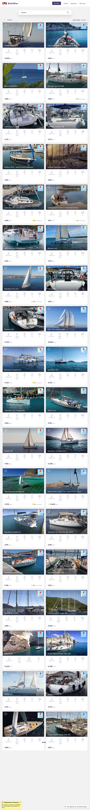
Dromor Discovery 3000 (57, 167)
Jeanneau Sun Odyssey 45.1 (14, 208)
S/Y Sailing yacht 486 (56, 86)
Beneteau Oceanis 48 (56, 127)
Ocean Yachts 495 (11, 46)
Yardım (66, 3)
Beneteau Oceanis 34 (56, 573)
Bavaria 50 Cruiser (11, 613)
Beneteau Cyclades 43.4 (13, 573)
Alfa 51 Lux (52, 410)
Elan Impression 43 (11, 127)
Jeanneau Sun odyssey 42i (14, 491)
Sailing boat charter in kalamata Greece (63, 208)
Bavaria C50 (9, 329)
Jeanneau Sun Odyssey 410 (14, 248)
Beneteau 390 (53, 370)
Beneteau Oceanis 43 (12, 532)
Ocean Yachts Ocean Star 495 (59, 654)
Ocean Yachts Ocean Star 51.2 (59, 735)
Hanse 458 (52, 289)
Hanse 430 (8, 694)
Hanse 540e (8, 735)
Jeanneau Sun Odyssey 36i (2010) (60, 532)
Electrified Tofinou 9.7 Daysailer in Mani (63, 46)
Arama (23, 12)
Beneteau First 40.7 (11, 289)
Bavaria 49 (8, 451)
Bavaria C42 (52, 248)
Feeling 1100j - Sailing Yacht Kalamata (18, 167)
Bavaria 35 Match (11, 86)
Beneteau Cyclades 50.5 (57, 451)
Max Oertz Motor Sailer (57, 329)
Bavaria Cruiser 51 (54, 694)
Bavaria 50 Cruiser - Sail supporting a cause (64, 491)
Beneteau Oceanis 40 (12, 370)
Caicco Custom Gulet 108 (57, 613)
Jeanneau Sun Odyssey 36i (14, 410)
